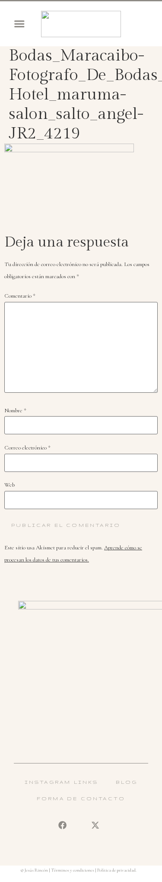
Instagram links (61, 782)
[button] (19, 23)
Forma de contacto (81, 798)
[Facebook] (62, 825)
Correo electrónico (27, 448)
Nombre (15, 411)
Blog (127, 782)
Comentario (19, 296)
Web (9, 485)
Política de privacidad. (117, 870)
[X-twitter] (95, 825)
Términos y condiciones (72, 870)
